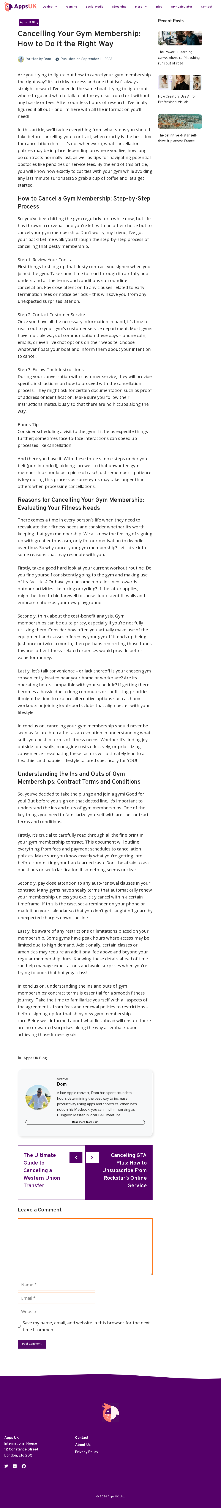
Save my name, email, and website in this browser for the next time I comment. (86, 1326)
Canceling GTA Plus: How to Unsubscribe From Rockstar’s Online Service (124, 1170)
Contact (206, 7)
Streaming (119, 7)
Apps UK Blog (29, 22)
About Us (83, 1445)
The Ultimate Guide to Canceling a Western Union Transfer (42, 1170)
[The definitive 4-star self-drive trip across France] (180, 125)
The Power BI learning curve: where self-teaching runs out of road (179, 58)
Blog (159, 7)
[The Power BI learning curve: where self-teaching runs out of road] (180, 42)
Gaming (71, 7)
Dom (47, 59)
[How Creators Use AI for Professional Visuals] (180, 86)
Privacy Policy (86, 1452)
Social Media (94, 7)
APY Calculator (181, 7)
